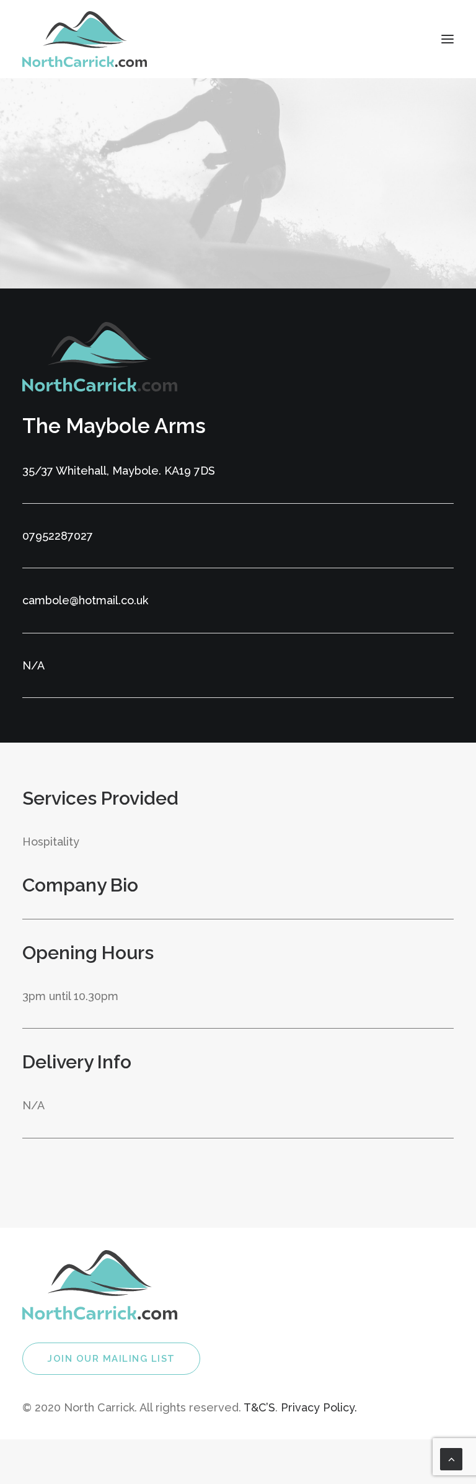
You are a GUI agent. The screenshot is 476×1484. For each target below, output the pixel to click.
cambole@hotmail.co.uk (85, 600)
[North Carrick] (84, 39)
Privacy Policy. (319, 1407)
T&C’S (259, 1407)
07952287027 (57, 535)
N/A (33, 665)
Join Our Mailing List (111, 1358)
